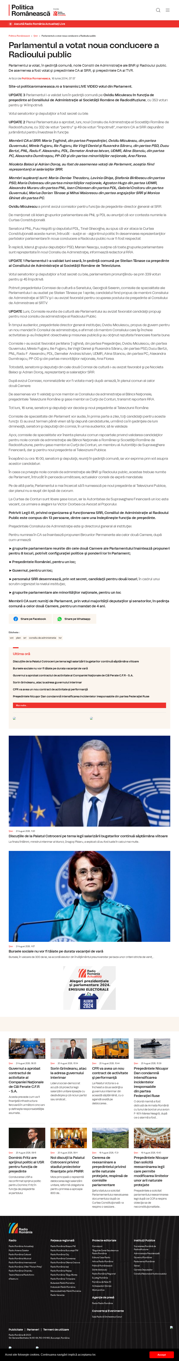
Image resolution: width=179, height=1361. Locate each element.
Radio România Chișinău (20, 1271)
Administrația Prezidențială (147, 1253)
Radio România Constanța (63, 1258)
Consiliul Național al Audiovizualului (150, 1274)
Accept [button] (161, 1354)
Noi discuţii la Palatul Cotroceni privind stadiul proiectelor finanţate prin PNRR (69, 1159)
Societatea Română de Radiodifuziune (145, 1247)
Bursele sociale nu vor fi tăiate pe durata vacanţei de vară (89, 668)
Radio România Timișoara (63, 1279)
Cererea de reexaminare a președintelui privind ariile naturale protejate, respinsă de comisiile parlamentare (110, 1166)
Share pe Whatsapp (77, 619)
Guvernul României (143, 1257)
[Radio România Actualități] (37, 10)
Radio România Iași (60, 1267)
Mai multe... (22, 705)
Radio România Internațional (22, 1262)
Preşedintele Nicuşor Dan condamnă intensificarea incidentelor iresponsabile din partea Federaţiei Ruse (89, 696)
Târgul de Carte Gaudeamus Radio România (105, 1252)
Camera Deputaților (143, 1270)
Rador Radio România (102, 1303)
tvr (60, 638)
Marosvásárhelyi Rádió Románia (66, 1291)
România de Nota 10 (101, 1282)
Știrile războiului (99, 1270)
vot (11, 638)
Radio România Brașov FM (63, 1246)
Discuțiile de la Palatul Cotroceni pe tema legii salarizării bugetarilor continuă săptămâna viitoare (89, 661)
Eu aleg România (100, 1278)
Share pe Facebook (33, 619)
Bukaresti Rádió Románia (63, 1283)
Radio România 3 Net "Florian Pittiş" (25, 1267)
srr (24, 638)
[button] (97, 1355)
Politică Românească (102, 1266)
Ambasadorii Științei (102, 1286)
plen (18, 638)
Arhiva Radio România (102, 1261)
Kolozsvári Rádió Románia (63, 1287)
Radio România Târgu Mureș (64, 1275)
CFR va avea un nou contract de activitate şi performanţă (89, 689)
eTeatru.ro (13, 1279)
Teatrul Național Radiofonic (21, 1275)
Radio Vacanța (58, 1295)
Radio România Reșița (61, 1271)
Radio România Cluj (60, 1254)
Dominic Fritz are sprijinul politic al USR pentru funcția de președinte (27, 1159)
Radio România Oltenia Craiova (65, 1262)
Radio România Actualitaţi (21, 1246)
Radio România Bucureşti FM (64, 1250)
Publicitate (16, 1329)
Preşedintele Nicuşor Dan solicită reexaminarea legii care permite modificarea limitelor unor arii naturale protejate (152, 1166)
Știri (36, 36)
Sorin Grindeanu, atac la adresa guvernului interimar (89, 682)
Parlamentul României (144, 1261)
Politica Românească (19, 36)
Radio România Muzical (20, 1258)
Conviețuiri (97, 1246)
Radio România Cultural (20, 1254)
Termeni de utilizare (56, 1329)
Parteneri (33, 1329)
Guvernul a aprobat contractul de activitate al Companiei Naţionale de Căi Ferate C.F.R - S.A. (89, 675)
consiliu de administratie (42, 638)
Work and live (98, 1290)
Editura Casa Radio (101, 1257)
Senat (137, 1266)
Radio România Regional (104, 1274)
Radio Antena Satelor (19, 1250)
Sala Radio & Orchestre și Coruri (107, 1317)
